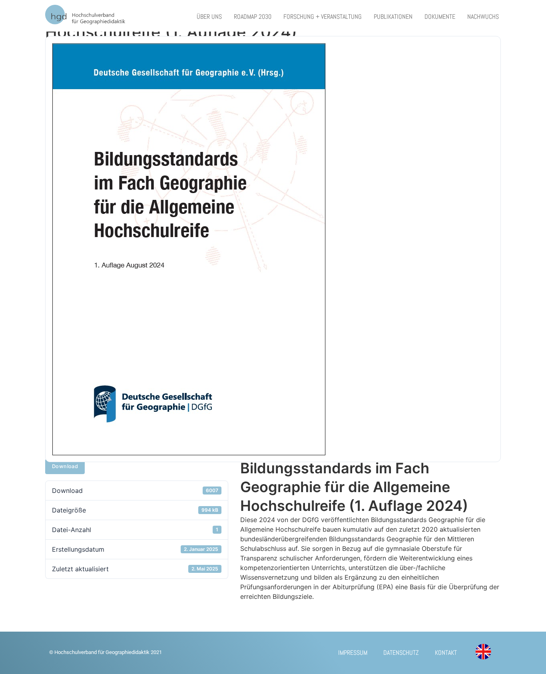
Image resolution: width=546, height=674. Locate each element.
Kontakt (446, 652)
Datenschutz (401, 652)
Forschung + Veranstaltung (322, 16)
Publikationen (393, 16)
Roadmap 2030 (252, 16)
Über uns (209, 16)
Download (65, 466)
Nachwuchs (483, 16)
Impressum (352, 652)
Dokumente (439, 16)
